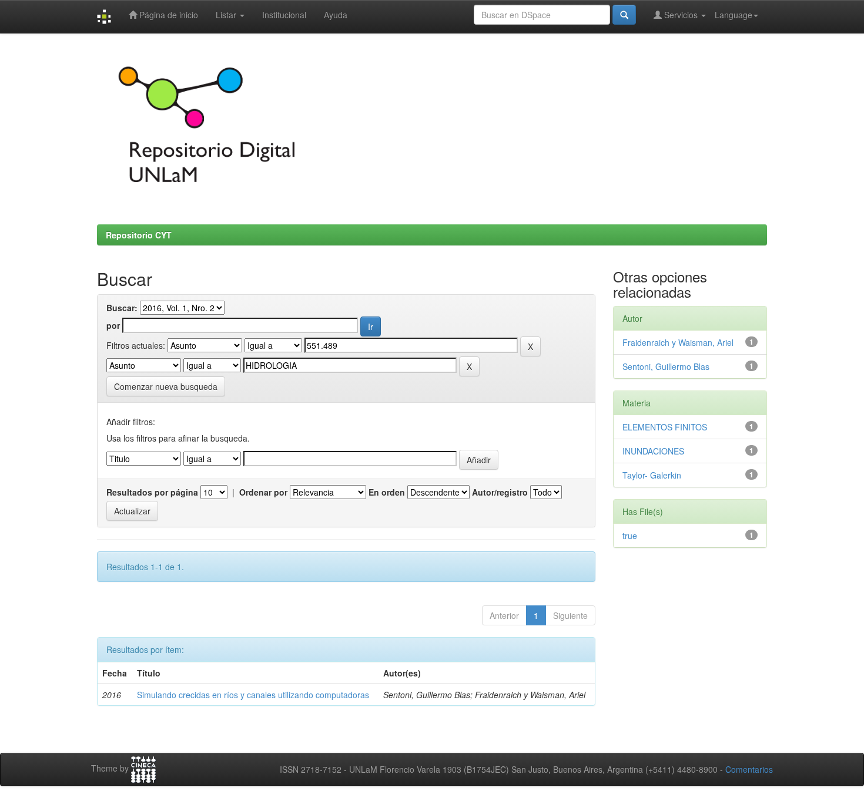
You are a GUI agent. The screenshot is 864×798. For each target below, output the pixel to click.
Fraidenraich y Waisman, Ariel (678, 342)
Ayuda (335, 15)
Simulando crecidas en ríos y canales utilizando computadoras (253, 695)
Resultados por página (152, 492)
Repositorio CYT (139, 235)
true (629, 535)
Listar (227, 15)
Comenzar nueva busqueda (165, 386)
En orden (387, 492)
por (113, 325)
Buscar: (122, 308)
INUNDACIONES (653, 451)
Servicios (681, 15)
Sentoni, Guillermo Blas (665, 366)
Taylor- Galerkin (651, 475)
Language (733, 15)
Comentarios (749, 769)
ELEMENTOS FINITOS (664, 427)
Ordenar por (263, 492)
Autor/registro (500, 492)
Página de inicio (167, 15)
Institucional (284, 15)
